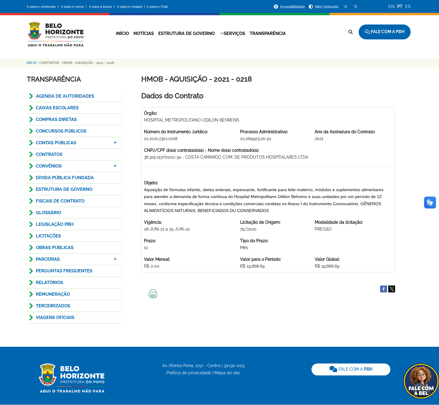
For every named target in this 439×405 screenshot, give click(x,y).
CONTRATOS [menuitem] (49, 154)
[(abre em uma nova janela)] (391, 288)
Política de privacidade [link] (188, 372)
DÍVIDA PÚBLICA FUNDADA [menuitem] (65, 177)
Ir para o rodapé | (131, 7)
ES (408, 6)
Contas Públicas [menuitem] (51, 144)
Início (122, 33)
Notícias (143, 33)
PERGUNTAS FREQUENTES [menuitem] (64, 271)
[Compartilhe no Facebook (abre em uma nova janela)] (383, 288)
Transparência (268, 33)
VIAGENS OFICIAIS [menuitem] (55, 317)
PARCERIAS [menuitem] (43, 261)
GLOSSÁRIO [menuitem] (48, 212)
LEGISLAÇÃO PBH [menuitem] (54, 224)
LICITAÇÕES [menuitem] (48, 236)
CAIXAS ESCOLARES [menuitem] (57, 108)
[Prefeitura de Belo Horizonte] (55, 30)
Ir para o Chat (157, 7)
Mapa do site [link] (227, 372)
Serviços (234, 33)
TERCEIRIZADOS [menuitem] (53, 306)
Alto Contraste (326, 7)
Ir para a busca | (102, 7)
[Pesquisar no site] (351, 32)
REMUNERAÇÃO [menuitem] (53, 294)
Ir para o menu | (74, 7)
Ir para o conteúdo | (43, 7)
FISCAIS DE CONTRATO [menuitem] (60, 201)
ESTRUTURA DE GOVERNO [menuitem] (64, 189)
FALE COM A (354, 369)
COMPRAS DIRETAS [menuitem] (56, 119)
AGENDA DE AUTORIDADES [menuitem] (65, 96)
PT (400, 6)
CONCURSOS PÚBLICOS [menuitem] (61, 131)
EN (392, 6)
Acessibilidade (293, 7)
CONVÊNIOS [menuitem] (44, 167)
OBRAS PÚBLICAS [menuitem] (54, 247)
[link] (350, 369)
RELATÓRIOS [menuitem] (49, 282)
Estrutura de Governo (186, 33)
